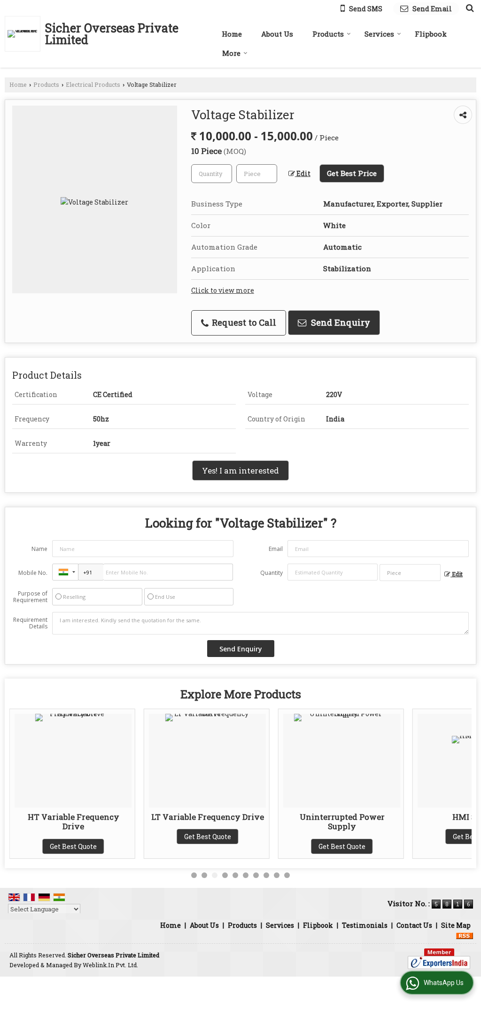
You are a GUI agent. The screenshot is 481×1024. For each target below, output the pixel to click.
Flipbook (431, 33)
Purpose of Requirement (30, 597)
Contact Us (414, 925)
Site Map (456, 925)
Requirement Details (30, 623)
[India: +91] (65, 572)
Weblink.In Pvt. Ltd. (110, 965)
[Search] (468, 7)
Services (379, 33)
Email (276, 549)
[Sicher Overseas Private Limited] (25, 34)
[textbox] (256, 173)
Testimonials (365, 925)
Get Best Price (352, 173)
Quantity (271, 573)
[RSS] (464, 935)
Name (39, 549)
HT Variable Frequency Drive (72, 821)
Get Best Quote (72, 846)
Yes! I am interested (240, 470)
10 (287, 875)
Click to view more (222, 290)
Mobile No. (32, 573)
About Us (277, 33)
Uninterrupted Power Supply (340, 821)
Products (328, 33)
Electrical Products (93, 84)
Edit (302, 173)
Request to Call (242, 322)
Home (232, 33)
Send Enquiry (339, 322)
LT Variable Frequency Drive (206, 816)
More (231, 53)
